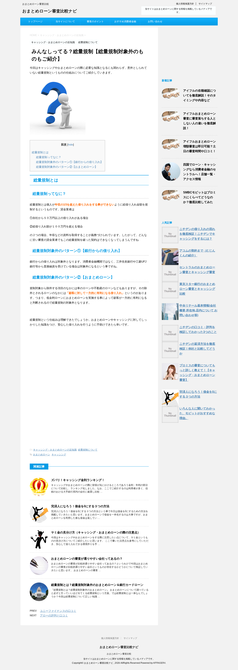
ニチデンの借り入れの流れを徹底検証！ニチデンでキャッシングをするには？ (197, 233)
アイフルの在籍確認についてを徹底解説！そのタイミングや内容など (199, 95)
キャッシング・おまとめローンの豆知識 (55, 449)
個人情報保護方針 (185, 3)
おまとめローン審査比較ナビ (49, 11)
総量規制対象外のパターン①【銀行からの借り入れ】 (69, 162)
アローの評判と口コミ (54, 615)
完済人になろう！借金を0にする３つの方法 (80, 506)
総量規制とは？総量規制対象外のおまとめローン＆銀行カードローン (97, 584)
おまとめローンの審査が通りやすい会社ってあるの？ (87, 558)
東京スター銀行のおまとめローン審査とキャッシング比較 (197, 288)
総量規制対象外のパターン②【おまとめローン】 (66, 166)
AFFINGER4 (159, 663)
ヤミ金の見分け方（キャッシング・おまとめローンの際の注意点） (95, 532)
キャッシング (59, 454)
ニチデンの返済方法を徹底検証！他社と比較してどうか (197, 348)
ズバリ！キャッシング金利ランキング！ (78, 480)
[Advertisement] (61, 360)
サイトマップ (205, 3)
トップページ (35, 21)
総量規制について (87, 449)
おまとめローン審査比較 (119, 654)
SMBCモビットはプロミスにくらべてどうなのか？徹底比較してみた (199, 197)
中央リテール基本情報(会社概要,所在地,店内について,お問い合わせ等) (198, 310)
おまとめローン (41, 454)
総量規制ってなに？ (48, 157)
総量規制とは (40, 152)
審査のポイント (95, 21)
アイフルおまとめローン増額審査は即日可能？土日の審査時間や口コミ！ (199, 146)
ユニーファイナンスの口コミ (58, 610)
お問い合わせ (155, 21)
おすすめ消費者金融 (125, 21)
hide (70, 144)
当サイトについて (65, 21)
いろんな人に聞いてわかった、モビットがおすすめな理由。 (197, 413)
